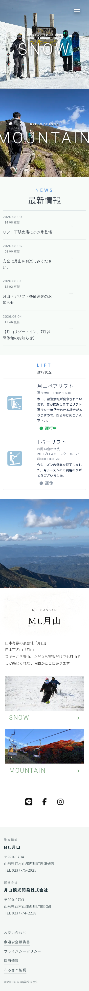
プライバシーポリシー (22, 951)
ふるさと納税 (15, 969)
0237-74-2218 (24, 912)
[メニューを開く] (77, 11)
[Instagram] (60, 802)
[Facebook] (44, 802)
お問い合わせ (15, 932)
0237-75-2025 (24, 870)
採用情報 (11, 960)
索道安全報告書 (17, 941)
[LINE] (29, 802)
